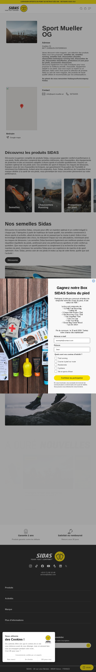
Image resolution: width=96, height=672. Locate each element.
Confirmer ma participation (72, 378)
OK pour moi (46, 659)
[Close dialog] (93, 281)
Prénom (57, 345)
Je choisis (29, 659)
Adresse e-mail (60, 336)
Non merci (11, 659)
